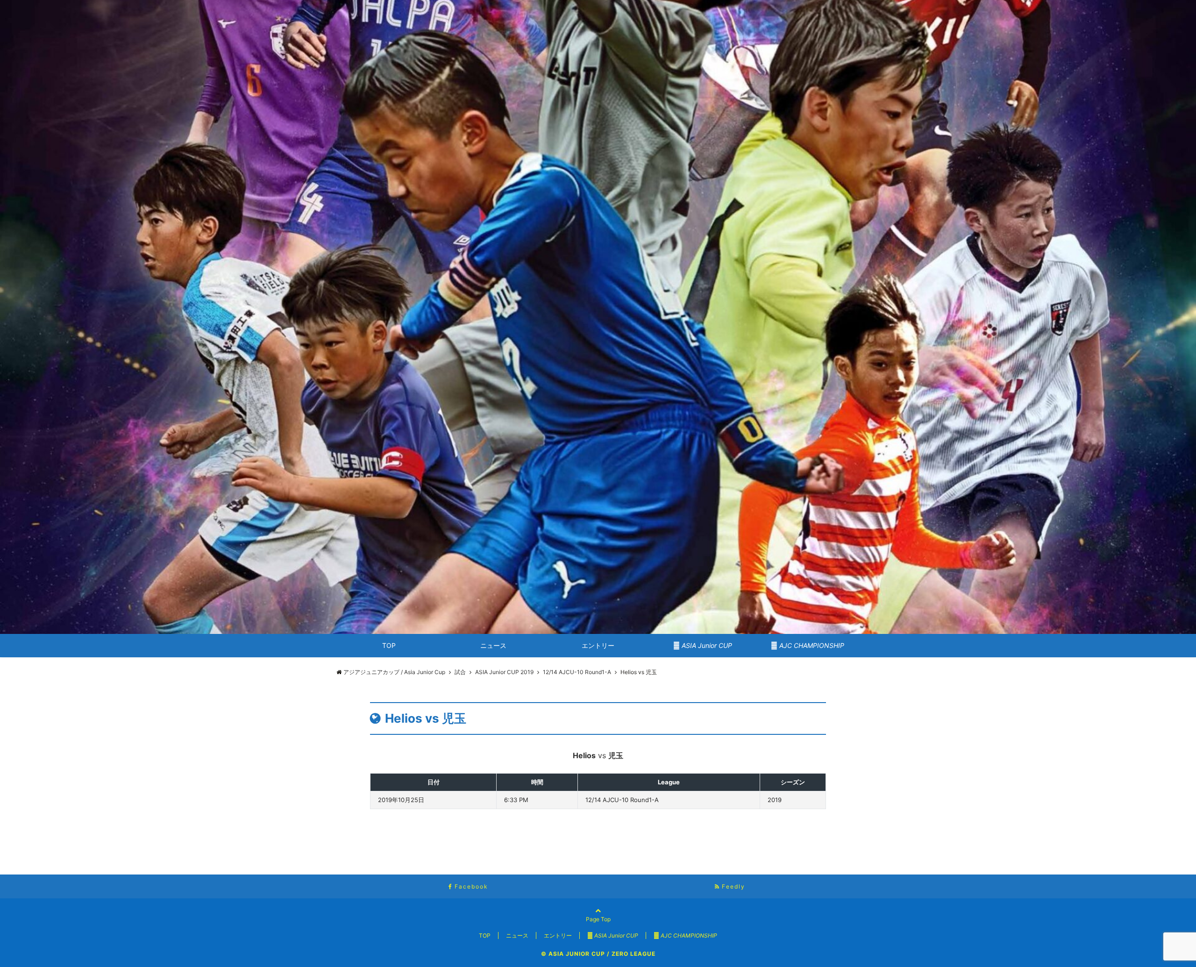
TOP (389, 645)
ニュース (493, 645)
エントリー (598, 645)
